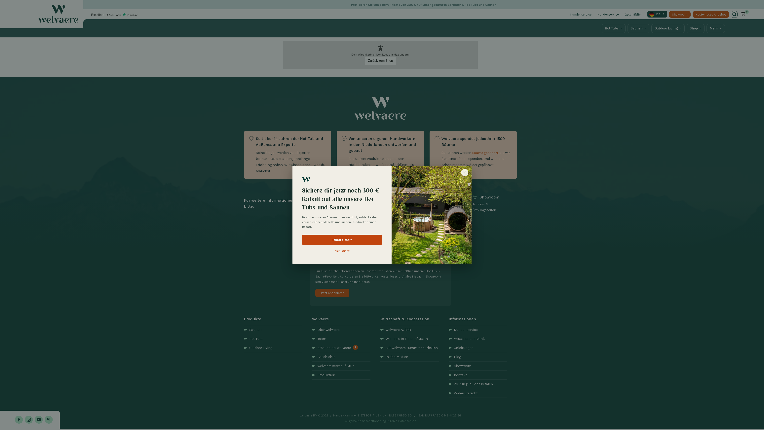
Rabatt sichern (342, 240)
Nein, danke (342, 250)
